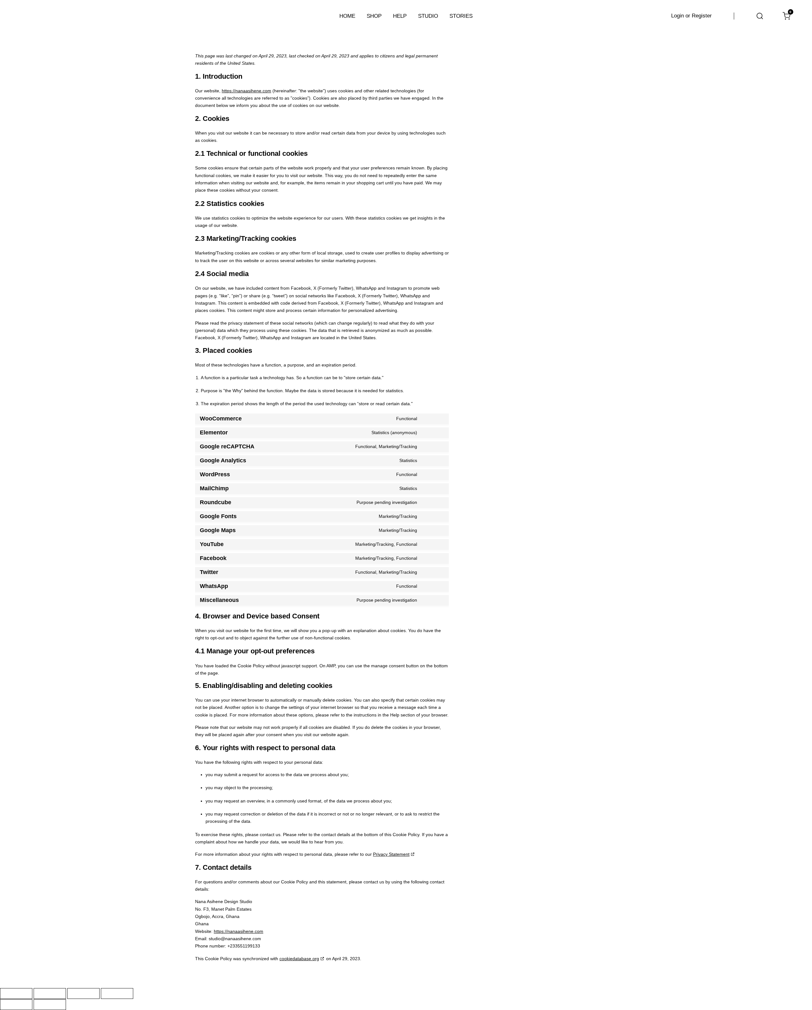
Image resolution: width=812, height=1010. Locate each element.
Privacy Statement (391, 854)
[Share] (83, 993)
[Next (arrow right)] (50, 1004)
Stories (461, 16)
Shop (374, 16)
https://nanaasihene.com (246, 90)
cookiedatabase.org (299, 958)
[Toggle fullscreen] (50, 993)
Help (400, 16)
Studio (428, 16)
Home (347, 16)
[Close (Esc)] (117, 993)
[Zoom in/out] (16, 993)
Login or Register (691, 16)
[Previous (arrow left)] (16, 1004)
